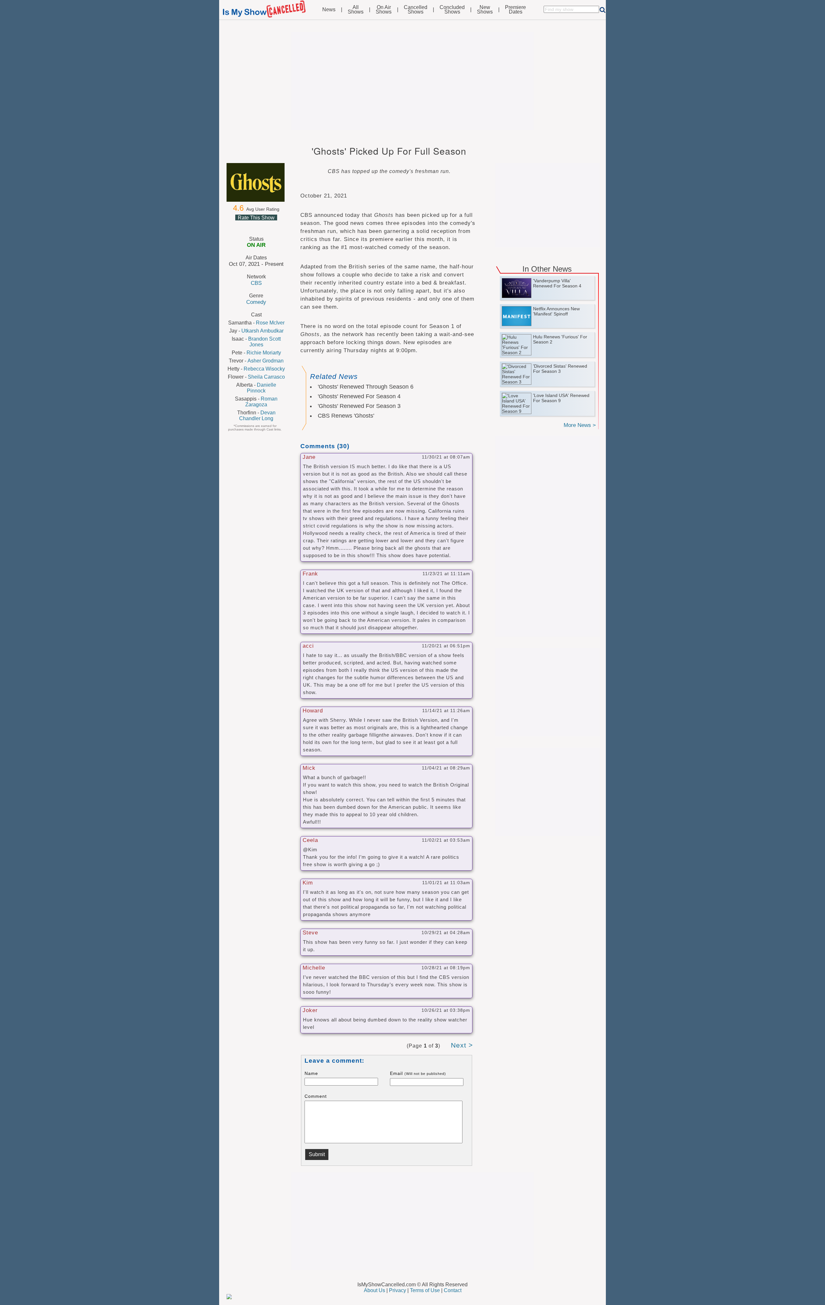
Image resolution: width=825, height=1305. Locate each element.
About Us (374, 1290)
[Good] (263, 225)
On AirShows (384, 9)
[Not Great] (248, 225)
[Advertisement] (412, 81)
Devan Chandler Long (257, 415)
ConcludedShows (452, 9)
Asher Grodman (266, 360)
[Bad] (240, 225)
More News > (580, 425)
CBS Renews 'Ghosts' (346, 415)
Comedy (256, 302)
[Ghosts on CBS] (256, 182)
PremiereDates (515, 9)
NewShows (485, 9)
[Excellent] (271, 225)
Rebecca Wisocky (264, 369)
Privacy (397, 1290)
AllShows (356, 9)
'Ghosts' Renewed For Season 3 (359, 406)
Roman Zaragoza (261, 401)
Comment (316, 1096)
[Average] (256, 225)
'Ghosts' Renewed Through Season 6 (365, 386)
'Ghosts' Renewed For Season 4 (359, 396)
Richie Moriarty (264, 352)
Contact (452, 1290)
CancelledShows (415, 9)
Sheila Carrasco (266, 377)
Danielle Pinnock (261, 387)
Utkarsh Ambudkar (262, 331)
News (328, 9)
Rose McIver (270, 322)
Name (311, 1073)
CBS (256, 283)
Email (418, 1073)
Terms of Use (425, 1290)
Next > (462, 1045)
